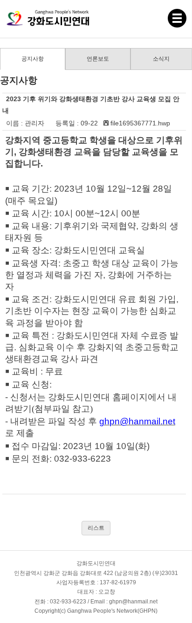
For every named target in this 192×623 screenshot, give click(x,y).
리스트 (96, 528)
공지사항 (32, 58)
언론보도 (98, 58)
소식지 (161, 58)
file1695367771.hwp (140, 123)
